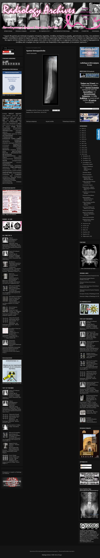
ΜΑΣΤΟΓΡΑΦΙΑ (16, 151)
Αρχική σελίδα (50, 121)
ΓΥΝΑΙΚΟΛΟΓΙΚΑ (7, 137)
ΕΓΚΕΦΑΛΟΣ (6, 138)
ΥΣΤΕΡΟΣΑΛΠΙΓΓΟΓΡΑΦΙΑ (9, 180)
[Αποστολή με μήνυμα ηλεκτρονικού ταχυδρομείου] (53, 110)
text (20, 125)
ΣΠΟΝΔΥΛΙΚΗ (5, 174)
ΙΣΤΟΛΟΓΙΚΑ (5, 146)
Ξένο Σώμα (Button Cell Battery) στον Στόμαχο (89, 207)
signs (17, 125)
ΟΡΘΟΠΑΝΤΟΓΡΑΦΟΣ (7, 159)
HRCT (11, 117)
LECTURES (33, 31)
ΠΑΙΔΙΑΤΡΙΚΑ (37, 112)
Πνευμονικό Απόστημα (88, 210)
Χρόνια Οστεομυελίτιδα (88, 217)
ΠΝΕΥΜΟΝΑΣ (15, 167)
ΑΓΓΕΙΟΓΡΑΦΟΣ (17, 128)
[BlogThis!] (54, 110)
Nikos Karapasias (38, 110)
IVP (20, 117)
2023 (83, 130)
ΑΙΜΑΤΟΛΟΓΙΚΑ (6, 129)
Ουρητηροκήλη (90, 410)
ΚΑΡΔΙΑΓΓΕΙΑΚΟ (17, 146)
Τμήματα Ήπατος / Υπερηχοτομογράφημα (91, 354)
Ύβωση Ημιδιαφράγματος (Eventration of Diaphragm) (13, 239)
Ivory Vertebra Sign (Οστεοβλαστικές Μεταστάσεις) (89, 489)
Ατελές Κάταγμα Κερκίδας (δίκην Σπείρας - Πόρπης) (89, 204)
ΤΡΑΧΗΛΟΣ (13, 177)
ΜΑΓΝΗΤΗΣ (6, 150)
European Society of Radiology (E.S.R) (89, 293)
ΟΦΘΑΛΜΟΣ (18, 162)
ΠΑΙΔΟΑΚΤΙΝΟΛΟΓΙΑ (7, 165)
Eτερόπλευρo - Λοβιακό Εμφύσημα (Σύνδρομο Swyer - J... (89, 188)
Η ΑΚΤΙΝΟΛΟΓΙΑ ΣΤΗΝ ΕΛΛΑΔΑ (62, 31)
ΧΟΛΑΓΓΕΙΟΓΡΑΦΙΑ (7, 181)
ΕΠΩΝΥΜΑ (18, 141)
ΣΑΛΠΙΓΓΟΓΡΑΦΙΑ (16, 170)
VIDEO (4, 123)
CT (17, 115)
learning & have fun (11, 125)
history (4, 125)
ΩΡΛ (12, 183)
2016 (83, 145)
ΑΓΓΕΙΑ (19, 126)
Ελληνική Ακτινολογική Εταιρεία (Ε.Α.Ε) (89, 275)
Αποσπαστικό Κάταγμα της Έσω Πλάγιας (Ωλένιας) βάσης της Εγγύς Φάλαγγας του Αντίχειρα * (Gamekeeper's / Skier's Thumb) (89, 399)
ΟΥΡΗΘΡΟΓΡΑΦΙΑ (16, 160)
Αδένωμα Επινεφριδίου (14, 285)
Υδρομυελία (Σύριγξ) (14, 317)
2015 (83, 147)
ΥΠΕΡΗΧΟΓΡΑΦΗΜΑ (8, 179)
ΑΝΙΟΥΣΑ (4, 132)
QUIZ (8, 120)
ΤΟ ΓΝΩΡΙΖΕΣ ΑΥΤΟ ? (44, 31)
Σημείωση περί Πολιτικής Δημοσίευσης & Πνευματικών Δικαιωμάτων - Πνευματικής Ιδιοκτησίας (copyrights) (52, 551)
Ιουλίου (85, 225)
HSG (15, 117)
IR (18, 117)
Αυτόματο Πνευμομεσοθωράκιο (91, 418)
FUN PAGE (75, 31)
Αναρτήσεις (85, 465)
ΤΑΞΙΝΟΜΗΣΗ (5, 176)
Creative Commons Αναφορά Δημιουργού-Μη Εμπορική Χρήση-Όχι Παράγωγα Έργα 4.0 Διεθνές (89, 538)
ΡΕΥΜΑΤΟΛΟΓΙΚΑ (7, 170)
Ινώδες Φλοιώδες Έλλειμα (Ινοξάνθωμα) (89, 182)
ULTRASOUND (13, 122)
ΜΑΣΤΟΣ (5, 153)
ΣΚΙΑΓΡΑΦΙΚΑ (17, 173)
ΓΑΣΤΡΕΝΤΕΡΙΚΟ (7, 135)
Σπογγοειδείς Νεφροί (88, 164)
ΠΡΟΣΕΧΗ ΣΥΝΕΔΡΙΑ (21, 31)
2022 (83, 132)
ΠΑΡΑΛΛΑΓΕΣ (5, 167)
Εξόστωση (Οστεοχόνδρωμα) (13, 274)
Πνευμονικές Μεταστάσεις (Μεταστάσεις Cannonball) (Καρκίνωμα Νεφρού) (15, 343)
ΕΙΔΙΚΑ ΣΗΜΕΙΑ (16, 138)
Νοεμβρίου (85, 158)
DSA (20, 115)
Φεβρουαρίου (86, 236)
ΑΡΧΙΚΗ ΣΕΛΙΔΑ (8, 31)
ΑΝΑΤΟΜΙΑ (18, 130)
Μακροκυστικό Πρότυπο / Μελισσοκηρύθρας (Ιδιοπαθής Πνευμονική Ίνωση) (92, 384)
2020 (83, 137)
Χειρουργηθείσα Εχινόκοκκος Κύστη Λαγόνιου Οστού (88, 199)
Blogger (60, 554)
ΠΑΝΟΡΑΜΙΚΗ (18, 165)
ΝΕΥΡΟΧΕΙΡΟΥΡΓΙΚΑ (8, 156)
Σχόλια (83, 467)
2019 (83, 139)
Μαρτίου (85, 234)
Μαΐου (84, 229)
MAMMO (19, 118)
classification (12, 123)
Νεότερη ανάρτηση (31, 121)
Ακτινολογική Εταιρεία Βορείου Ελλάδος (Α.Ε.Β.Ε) (87, 279)
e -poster (18, 123)
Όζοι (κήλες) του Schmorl (15, 296)
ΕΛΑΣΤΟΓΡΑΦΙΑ (5, 140)
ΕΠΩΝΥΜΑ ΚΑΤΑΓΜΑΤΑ (8, 143)
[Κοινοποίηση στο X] (56, 110)
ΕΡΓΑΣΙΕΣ (18, 143)
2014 (83, 150)
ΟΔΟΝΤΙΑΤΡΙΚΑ (17, 157)
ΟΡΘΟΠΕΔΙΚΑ (17, 159)
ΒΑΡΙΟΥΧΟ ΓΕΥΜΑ (16, 134)
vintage (13, 126)
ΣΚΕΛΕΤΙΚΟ (43, 112)
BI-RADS (4, 113)
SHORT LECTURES (15, 120)
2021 (83, 135)
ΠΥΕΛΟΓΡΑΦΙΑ (6, 169)
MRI (3, 120)
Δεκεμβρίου (86, 156)
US (20, 122)
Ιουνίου (85, 227)
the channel (6, 126)
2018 (83, 141)
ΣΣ (12, 174)
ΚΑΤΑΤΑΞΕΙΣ (5, 148)
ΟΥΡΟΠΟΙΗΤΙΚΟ (7, 162)
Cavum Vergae (12, 455)
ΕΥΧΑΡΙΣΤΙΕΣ (85, 31)
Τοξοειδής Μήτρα (87, 172)
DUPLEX (4, 117)
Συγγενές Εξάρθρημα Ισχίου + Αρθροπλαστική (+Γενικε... (88, 168)
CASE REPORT (6, 115)
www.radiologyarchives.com (92, 534)
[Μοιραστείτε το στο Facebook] (57, 110)
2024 (83, 128)
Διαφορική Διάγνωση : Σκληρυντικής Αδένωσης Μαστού (88, 178)
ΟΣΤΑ (31, 112)
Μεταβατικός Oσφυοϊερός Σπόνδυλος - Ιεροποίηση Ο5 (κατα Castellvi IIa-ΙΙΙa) (15, 263)
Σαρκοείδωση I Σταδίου (14, 425)
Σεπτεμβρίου (86, 162)
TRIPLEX (4, 122)
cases (7, 123)
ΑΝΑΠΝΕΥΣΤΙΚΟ (7, 131)
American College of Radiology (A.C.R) (89, 296)
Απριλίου (85, 232)
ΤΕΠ (11, 176)
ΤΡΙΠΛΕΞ (19, 177)
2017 (83, 143)
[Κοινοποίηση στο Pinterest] (59, 110)
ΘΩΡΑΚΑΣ (17, 145)
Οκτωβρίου (86, 160)
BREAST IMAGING (15, 113)
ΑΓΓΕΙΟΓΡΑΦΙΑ (6, 128)
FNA (8, 117)
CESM (13, 115)
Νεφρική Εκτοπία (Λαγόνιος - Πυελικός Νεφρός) (14, 445)
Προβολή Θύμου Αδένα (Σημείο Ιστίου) (88, 220)
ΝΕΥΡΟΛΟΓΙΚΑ (7, 154)
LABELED (5, 118)
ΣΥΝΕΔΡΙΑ (18, 174)
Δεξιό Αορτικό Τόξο (90, 332)
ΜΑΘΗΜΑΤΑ (13, 149)
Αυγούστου (86, 223)
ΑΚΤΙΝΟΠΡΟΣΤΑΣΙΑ (17, 129)
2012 (83, 154)
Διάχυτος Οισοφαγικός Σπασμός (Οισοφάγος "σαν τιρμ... (88, 214)
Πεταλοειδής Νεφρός (88, 185)
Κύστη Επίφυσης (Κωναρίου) (13, 307)
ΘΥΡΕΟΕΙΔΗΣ (5, 145)
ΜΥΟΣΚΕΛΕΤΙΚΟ (16, 153)
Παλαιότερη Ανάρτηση (69, 121)
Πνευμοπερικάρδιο (87, 174)
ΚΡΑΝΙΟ (18, 148)
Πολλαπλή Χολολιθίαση (88, 195)
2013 (83, 152)
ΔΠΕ (20, 137)
